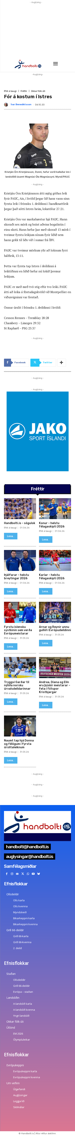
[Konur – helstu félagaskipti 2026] (55, 508)
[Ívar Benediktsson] (7, 105)
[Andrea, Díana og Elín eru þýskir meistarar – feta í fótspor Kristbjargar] (55, 667)
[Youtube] (33, 874)
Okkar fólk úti (38, 91)
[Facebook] (6, 874)
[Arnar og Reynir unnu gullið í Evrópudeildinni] (55, 612)
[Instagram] (12, 874)
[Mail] (17, 874)
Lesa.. (10, 536)
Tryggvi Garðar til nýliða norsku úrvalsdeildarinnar (17, 685)
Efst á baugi (10, 91)
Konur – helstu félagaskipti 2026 (51, 524)
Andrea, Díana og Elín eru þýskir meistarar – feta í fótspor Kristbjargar (54, 687)
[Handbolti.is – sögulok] (20, 508)
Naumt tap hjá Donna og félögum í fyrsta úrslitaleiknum (19, 744)
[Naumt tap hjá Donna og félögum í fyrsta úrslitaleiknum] (20, 726)
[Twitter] (22, 874)
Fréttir (24, 91)
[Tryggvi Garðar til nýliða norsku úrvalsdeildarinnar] (20, 667)
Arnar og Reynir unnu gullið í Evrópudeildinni (55, 628)
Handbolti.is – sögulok (19, 523)
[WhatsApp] (28, 874)
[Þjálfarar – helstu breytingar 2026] (20, 560)
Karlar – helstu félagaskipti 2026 (51, 576)
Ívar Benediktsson (21, 104)
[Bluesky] (38, 874)
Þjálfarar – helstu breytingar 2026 (16, 576)
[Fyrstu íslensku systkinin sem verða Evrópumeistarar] (20, 612)
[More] (61, 363)
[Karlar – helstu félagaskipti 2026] (55, 560)
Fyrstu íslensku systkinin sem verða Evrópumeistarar (18, 630)
